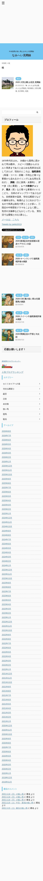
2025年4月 (6, 501)
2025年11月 (7, 470)
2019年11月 (7, 782)
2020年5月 (6, 756)
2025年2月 (6, 509)
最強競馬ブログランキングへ (11, 361)
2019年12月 (7, 778)
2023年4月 (6, 604)
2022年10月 (7, 630)
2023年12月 (7, 570)
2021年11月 (7, 678)
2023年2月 (6, 613)
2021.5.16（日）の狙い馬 (13, 794)
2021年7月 (6, 695)
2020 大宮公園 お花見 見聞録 (28, 82)
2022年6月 (6, 648)
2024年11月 (7, 522)
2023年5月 (6, 600)
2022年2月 (6, 665)
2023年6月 (6, 596)
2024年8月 (6, 535)
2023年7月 (6, 591)
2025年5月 (6, 496)
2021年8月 (6, 691)
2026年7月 (6, 436)
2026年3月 (6, 453)
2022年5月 (6, 652)
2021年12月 (7, 674)
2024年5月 (6, 548)
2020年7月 (6, 747)
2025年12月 (7, 466)
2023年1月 (6, 617)
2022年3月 (6, 661)
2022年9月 (6, 635)
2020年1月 (6, 773)
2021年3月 (6, 713)
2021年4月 (6, 708)
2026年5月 (6, 444)
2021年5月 (6, 704)
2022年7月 (6, 643)
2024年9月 (6, 531)
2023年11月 (7, 574)
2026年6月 (6, 440)
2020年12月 (7, 726)
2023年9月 (6, 583)
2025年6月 (6, 492)
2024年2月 (6, 561)
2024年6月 (6, 544)
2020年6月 (6, 752)
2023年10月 (7, 578)
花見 (26, 91)
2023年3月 (6, 609)
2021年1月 (6, 721)
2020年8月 (6, 743)
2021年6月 (6, 700)
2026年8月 (6, 431)
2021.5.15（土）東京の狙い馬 (14, 808)
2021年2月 (6, 717)
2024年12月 (7, 518)
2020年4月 (6, 760)
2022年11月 (7, 626)
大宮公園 (38, 88)
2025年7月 (6, 488)
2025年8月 (6, 483)
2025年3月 (6, 505)
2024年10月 (7, 527)
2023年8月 (6, 587)
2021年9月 (6, 687)
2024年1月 (6, 565)
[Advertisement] (21, 21)
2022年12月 (7, 622)
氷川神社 (21, 91)
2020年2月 (6, 769)
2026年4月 (6, 449)
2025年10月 (7, 475)
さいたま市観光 (21, 88)
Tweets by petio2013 (12, 224)
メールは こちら (10, 219)
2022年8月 (6, 639)
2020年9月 (6, 739)
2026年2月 (6, 457)
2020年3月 (6, 765)
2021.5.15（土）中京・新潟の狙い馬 (17, 803)
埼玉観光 (30, 88)
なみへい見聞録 (21, 55)
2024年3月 (6, 557)
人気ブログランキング (12, 372)
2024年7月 (6, 540)
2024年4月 (6, 552)
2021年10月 (7, 682)
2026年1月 (6, 462)
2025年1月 (6, 514)
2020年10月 (7, 734)
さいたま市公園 (33, 85)
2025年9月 (6, 479)
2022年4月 (6, 656)
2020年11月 (7, 730)
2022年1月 (6, 669)
